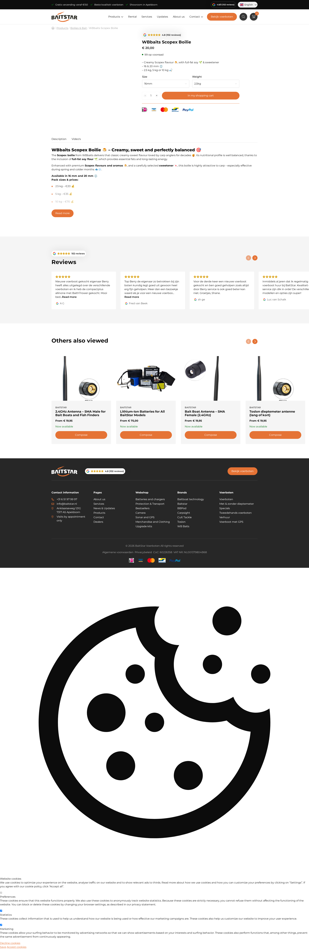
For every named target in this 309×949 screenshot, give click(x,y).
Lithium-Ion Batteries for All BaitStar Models (142, 413)
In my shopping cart (201, 95)
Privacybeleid (143, 552)
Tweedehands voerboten (235, 512)
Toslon (181, 521)
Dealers (98, 521)
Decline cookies (10, 943)
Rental (132, 16)
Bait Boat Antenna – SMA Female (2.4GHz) (205, 413)
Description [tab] (59, 139)
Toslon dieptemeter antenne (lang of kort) (272, 413)
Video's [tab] (76, 139)
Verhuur (224, 517)
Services (146, 16)
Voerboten (226, 499)
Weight (197, 76)
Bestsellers (143, 508)
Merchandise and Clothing (153, 521)
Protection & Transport (150, 503)
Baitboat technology (190, 499)
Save (3, 947)
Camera (140, 512)
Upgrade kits (144, 526)
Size (144, 76)
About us (179, 16)
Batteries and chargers (150, 499)
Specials (224, 508)
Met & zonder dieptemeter (236, 503)
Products (114, 16)
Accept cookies (16, 947)
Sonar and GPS (145, 517)
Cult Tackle (184, 517)
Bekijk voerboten (222, 16)
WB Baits (183, 526)
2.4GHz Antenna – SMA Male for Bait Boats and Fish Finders (80, 413)
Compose (81, 434)
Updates (162, 16)
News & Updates (104, 508)
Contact (194, 16)
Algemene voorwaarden (117, 552)
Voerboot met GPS (231, 521)
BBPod (181, 508)
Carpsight (183, 512)
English (248, 4)
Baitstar (182, 503)
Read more (62, 213)
